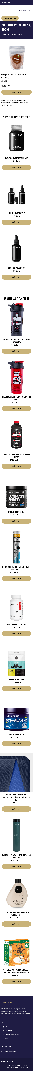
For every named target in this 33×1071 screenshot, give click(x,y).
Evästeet (24, 1065)
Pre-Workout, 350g (16, 679)
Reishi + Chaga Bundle (16, 213)
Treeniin (13, 75)
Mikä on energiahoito (12, 1027)
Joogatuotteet (10, 18)
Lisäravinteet (21, 75)
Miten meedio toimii (12, 1035)
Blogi (6, 1038)
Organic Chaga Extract (16, 268)
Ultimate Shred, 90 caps (16, 512)
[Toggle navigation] (3, 10)
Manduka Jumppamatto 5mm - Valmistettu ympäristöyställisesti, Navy (16, 797)
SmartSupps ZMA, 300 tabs (16, 624)
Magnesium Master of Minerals (16, 158)
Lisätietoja (16, 92)
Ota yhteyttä (15, 1065)
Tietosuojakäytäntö (12, 1068)
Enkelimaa (8, 1031)
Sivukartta (24, 1068)
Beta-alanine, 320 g (16, 734)
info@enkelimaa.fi (6, 3)
